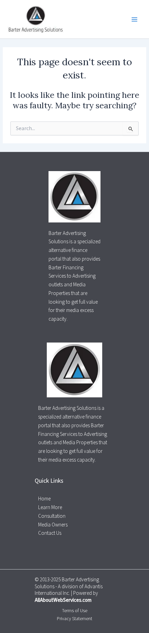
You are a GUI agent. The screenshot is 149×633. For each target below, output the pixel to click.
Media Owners (53, 525)
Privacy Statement (74, 618)
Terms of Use (74, 610)
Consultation (51, 516)
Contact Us (49, 533)
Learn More (50, 507)
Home (44, 499)
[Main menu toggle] (134, 19)
